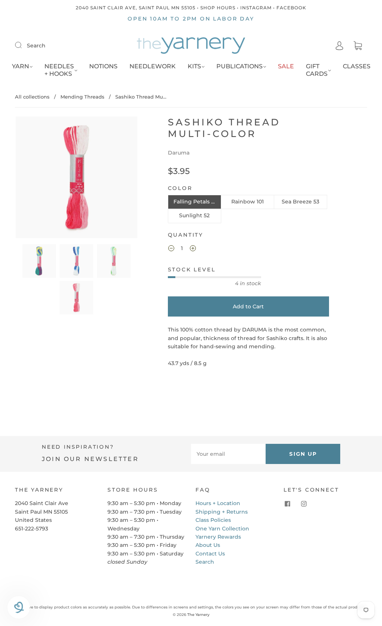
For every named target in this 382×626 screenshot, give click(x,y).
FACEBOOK (291, 7)
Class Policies (213, 520)
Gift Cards (317, 70)
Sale (286, 66)
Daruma (179, 152)
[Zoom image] (76, 178)
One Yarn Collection (222, 528)
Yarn (20, 66)
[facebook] (287, 503)
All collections (32, 97)
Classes (356, 66)
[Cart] (357, 45)
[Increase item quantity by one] (193, 249)
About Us (207, 545)
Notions (103, 66)
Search (36, 45)
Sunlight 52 (194, 215)
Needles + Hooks (59, 70)
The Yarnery (198, 614)
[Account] (339, 45)
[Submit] (23, 45)
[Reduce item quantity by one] (171, 249)
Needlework (152, 66)
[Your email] (228, 454)
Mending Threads (82, 97)
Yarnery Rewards (218, 536)
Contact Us (210, 553)
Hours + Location (217, 503)
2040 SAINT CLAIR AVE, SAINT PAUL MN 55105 (135, 7)
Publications (239, 66)
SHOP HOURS (217, 7)
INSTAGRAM (256, 7)
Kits (194, 66)
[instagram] (303, 503)
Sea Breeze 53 (300, 201)
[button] (28, 178)
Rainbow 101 (247, 201)
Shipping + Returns (221, 511)
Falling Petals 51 (194, 201)
